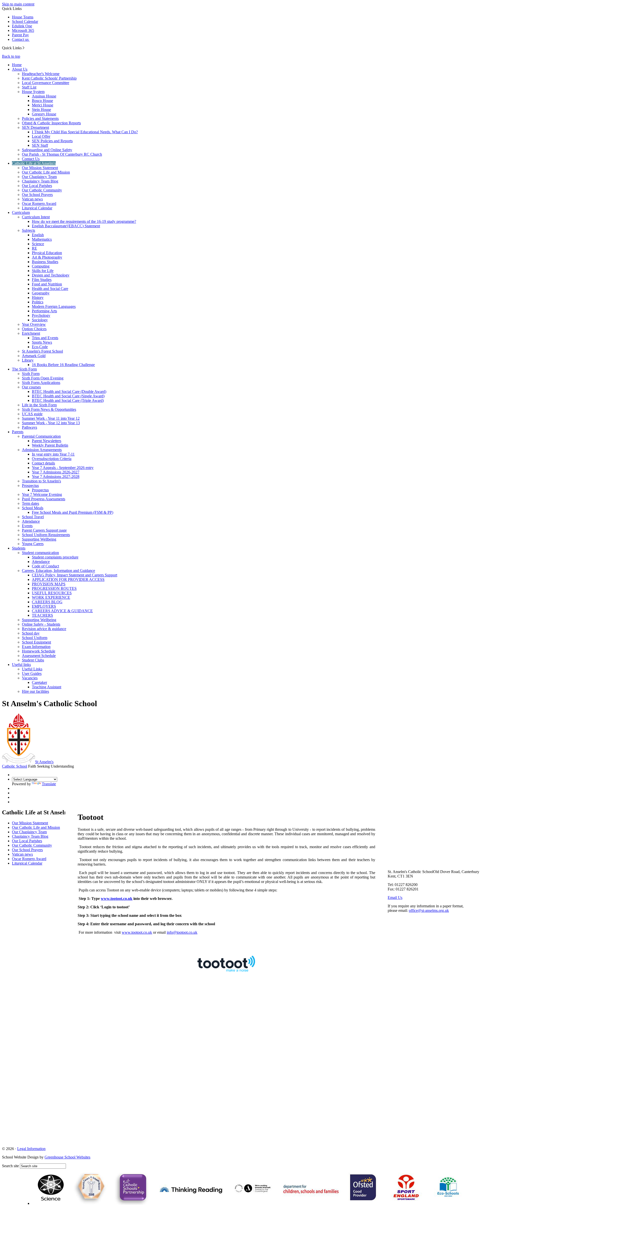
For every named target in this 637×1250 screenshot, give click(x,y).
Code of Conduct (45, 566)
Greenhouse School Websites (67, 1157)
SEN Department (35, 127)
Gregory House (44, 114)
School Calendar (25, 21)
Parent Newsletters (46, 441)
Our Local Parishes (37, 186)
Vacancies (30, 678)
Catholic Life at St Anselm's (34, 163)
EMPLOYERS (44, 606)
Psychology (41, 315)
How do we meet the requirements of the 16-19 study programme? (84, 221)
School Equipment (36, 642)
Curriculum (21, 212)
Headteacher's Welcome (40, 74)
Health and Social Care (50, 288)
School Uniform (34, 638)
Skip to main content (18, 4)
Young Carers (33, 544)
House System (33, 92)
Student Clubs (33, 660)
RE (34, 248)
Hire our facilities (35, 691)
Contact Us (31, 159)
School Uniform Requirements (46, 535)
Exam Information (36, 647)
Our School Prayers (37, 194)
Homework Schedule (38, 651)
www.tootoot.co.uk (137, 932)
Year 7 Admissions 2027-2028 (55, 476)
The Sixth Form (24, 369)
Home (17, 65)
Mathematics (42, 239)
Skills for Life (42, 271)
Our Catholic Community (42, 190)
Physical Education (47, 253)
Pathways (29, 427)
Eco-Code (40, 347)
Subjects (28, 230)
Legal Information (31, 1149)
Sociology (40, 320)
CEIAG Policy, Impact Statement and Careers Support (74, 575)
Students (18, 548)
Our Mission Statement (40, 168)
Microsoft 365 (23, 30)
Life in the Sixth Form (39, 405)
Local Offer (41, 136)
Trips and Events (45, 338)
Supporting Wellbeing (39, 539)
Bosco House (42, 100)
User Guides (32, 673)
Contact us (21, 39)
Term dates (30, 503)
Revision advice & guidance (44, 629)
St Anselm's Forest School (42, 351)
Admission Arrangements (42, 450)
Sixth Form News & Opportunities (49, 409)
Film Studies (42, 280)
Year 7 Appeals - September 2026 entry (63, 467)
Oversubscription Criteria (51, 459)
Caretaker (39, 682)
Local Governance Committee (45, 83)
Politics (37, 302)
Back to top (11, 56)
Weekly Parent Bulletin (50, 445)
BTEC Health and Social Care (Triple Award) (68, 400)
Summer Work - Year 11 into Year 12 (51, 418)
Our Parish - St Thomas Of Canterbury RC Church (62, 154)
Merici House (42, 105)
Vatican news (32, 199)
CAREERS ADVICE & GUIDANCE (62, 611)
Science (38, 244)
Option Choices (34, 329)
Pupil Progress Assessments (43, 499)
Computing (41, 266)
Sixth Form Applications (41, 382)
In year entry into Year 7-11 (53, 454)
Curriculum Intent (36, 217)
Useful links (21, 664)
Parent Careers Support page (44, 530)
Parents (17, 432)
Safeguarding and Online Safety (47, 150)
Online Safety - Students (41, 624)
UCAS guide (32, 414)
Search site (10, 1166)
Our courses (31, 387)
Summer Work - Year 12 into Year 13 (51, 423)
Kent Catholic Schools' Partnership (49, 78)
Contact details (43, 463)
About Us (19, 69)
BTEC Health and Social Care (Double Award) (69, 391)
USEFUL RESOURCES (52, 593)
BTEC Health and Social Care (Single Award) (68, 396)
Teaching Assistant (46, 687)
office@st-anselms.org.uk (429, 910)
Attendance (31, 521)
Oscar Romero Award (39, 203)
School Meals (32, 508)
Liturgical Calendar (37, 208)
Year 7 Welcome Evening (42, 494)
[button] (23, 47)
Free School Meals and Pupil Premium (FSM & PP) (72, 512)
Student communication (40, 553)
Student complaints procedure (55, 557)
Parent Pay (20, 35)
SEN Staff (40, 145)
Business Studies (45, 262)
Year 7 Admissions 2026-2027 (55, 472)
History (38, 297)
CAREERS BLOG (47, 602)
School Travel (33, 517)
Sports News (42, 342)
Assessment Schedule (39, 655)
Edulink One (22, 26)
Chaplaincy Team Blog (40, 181)
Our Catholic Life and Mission (46, 172)
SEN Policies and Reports (52, 141)
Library (28, 360)
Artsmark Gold (34, 356)
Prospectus (30, 485)
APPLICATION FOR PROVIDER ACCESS (68, 579)
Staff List (29, 87)
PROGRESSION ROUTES (54, 588)
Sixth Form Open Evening (42, 378)
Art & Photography (47, 257)
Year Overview (34, 324)
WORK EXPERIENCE (51, 597)
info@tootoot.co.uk (182, 932)
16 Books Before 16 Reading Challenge (63, 365)
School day (31, 633)
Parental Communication (41, 436)
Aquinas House (44, 96)
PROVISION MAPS (48, 584)
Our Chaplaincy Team (39, 177)
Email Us (395, 897)
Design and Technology (50, 275)
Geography (41, 293)
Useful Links (32, 669)
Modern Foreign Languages (54, 306)
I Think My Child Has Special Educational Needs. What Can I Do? (85, 132)
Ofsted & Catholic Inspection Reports (51, 123)
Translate (49, 784)
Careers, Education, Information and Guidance (58, 570)
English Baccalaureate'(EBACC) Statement (66, 226)
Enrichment (31, 333)
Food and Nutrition (47, 284)
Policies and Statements (40, 118)
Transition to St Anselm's (41, 481)
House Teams (22, 17)
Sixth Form (31, 373)
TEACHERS (42, 615)
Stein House (41, 109)
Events (27, 526)
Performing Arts (44, 311)
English (38, 235)
